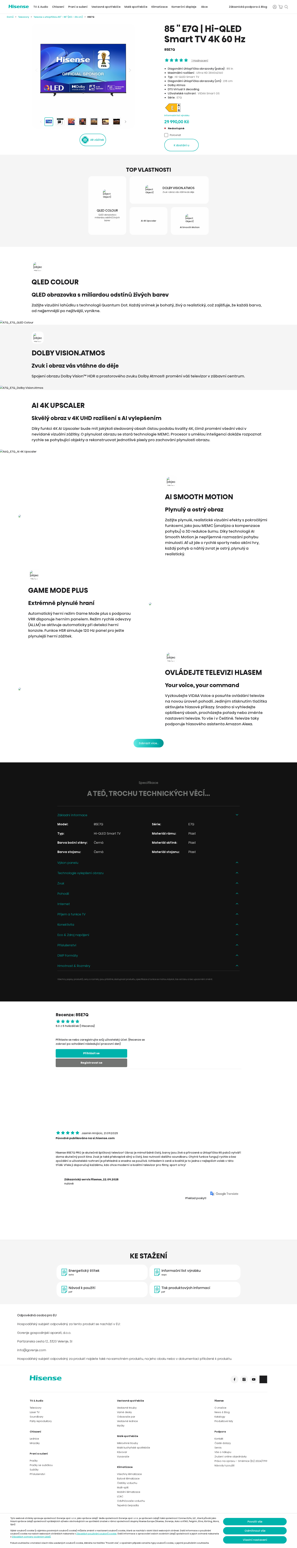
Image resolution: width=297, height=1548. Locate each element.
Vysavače (123, 1456)
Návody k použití (224, 1465)
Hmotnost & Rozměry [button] (73, 966)
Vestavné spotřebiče (105, 7)
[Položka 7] (116, 121)
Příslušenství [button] (66, 945)
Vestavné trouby (127, 1407)
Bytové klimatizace (128, 1478)
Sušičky (34, 1469)
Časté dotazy (222, 1443)
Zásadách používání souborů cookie (96, 1533)
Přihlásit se (91, 1053)
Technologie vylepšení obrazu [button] (80, 873)
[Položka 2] (60, 121)
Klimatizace (159, 7)
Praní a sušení (77, 7)
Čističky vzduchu (127, 1483)
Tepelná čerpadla (128, 1505)
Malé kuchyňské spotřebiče (133, 1447)
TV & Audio (40, 7)
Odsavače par (126, 1416)
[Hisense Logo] (89, 1380)
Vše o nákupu (222, 1452)
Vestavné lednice (127, 1421)
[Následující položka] (129, 70)
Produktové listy (223, 1421)
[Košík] (280, 7)
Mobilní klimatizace (128, 1492)
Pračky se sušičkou (41, 1465)
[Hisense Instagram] (244, 1379)
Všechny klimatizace (129, 1474)
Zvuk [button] (60, 883)
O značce (220, 1407)
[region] (83, 70)
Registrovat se (91, 1063)
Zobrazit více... (148, 743)
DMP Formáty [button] (67, 955)
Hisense (219, 1400)
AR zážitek (97, 140)
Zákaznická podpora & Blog (248, 7)
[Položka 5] (94, 121)
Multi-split (122, 1487)
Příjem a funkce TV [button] (71, 914)
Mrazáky (35, 1443)
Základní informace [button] (72, 815)
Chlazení (58, 7)
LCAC (120, 1496)
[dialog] (148, 1531)
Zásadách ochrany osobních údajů (31, 1536)
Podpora (220, 1431)
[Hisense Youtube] (254, 1379)
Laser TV (35, 1412)
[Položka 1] (49, 121)
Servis (218, 1447)
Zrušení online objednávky (230, 1456)
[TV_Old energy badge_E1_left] (173, 112)
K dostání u (181, 145)
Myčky (120, 1425)
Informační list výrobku (176, 115)
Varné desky (124, 1412)
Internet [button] (63, 904)
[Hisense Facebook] (234, 1379)
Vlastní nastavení (255, 1540)
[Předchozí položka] (36, 70)
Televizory (23, 16)
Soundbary (36, 1416)
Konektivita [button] (65, 925)
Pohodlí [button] (63, 894)
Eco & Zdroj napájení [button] (73, 935)
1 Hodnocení (199, 60)
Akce (204, 7)
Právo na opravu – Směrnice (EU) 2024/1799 (240, 1461)
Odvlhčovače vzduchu (131, 1501)
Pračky (34, 1460)
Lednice (34, 1438)
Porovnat (175, 135)
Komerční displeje (184, 7)
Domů (10, 16)
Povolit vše (255, 1522)
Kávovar (122, 1452)
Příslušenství (37, 1474)
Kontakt (218, 1438)
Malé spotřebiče (135, 7)
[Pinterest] (263, 1379)
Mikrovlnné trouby (127, 1443)
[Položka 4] (82, 121)
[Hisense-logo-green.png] (19, 6)
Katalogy (219, 1416)
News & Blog (222, 1412)
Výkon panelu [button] (67, 863)
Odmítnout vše (255, 1531)
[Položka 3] (71, 121)
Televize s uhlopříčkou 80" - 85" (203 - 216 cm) (58, 16)
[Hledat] (286, 7)
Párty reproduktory (41, 1421)
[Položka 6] (105, 121)
